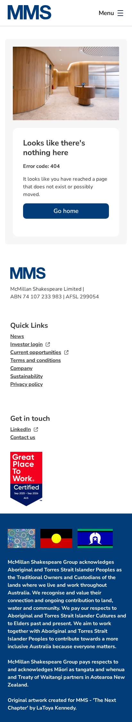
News (17, 336)
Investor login (26, 344)
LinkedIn (20, 429)
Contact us (22, 437)
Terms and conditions (35, 360)
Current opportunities (35, 352)
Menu (106, 13)
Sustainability (26, 376)
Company (21, 368)
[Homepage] (33, 17)
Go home (66, 211)
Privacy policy (26, 384)
